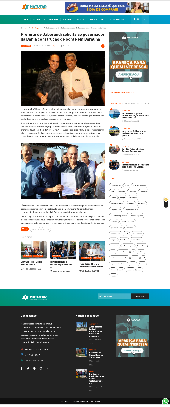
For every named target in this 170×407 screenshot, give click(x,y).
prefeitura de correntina (119, 258)
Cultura (113, 198)
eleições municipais (132, 210)
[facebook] (134, 19)
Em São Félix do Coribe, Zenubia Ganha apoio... (133, 150)
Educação (141, 204)
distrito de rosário (117, 204)
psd (143, 258)
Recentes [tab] (116, 103)
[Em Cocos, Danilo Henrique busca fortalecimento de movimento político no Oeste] (81, 373)
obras (113, 252)
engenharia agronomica (119, 216)
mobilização (115, 246)
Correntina (61, 258)
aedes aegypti (116, 186)
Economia (130, 204)
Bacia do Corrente (139, 186)
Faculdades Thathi (127, 222)
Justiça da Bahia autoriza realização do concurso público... (134, 133)
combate (121, 192)
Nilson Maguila (128, 246)
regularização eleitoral (118, 264)
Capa (26, 19)
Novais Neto (141, 246)
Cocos (91, 371)
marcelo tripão (136, 240)
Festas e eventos (116, 19)
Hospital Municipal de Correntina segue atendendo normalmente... (96, 267)
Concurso (132, 192)
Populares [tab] (128, 103)
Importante (130, 228)
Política (67, 19)
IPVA (126, 234)
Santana (142, 264)
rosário (132, 264)
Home (26, 28)
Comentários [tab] (142, 103)
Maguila (113, 240)
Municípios (38, 19)
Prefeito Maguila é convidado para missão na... (36, 264)
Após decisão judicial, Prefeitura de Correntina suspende (95, 331)
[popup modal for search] (145, 19)
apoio (127, 186)
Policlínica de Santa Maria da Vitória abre (96, 355)
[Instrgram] (138, 19)
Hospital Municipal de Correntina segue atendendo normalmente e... (135, 115)
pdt (133, 252)
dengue (123, 198)
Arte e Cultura (96, 19)
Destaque (36, 28)
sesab (121, 270)
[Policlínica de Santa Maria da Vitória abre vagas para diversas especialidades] (81, 352)
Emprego (80, 19)
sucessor (130, 270)
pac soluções (123, 252)
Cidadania (53, 19)
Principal (46, 229)
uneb (140, 270)
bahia (112, 192)
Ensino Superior (137, 216)
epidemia (114, 222)
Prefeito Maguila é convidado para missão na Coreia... (135, 165)
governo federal (116, 228)
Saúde (113, 270)
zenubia (113, 276)
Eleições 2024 (116, 210)
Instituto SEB (116, 234)
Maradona (123, 240)
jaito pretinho (137, 234)
